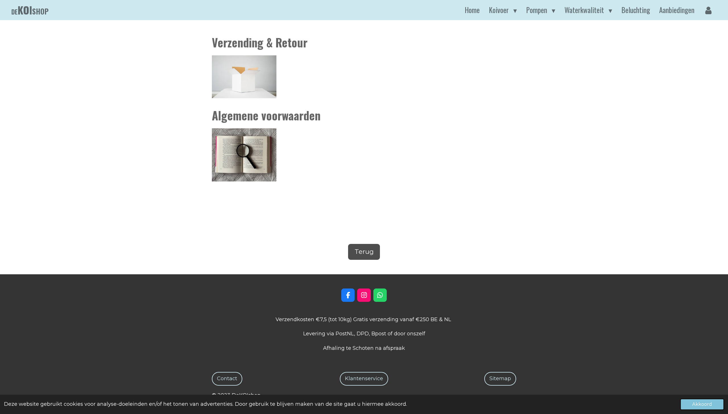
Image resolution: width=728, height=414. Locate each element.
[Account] (708, 10)
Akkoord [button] (702, 404)
